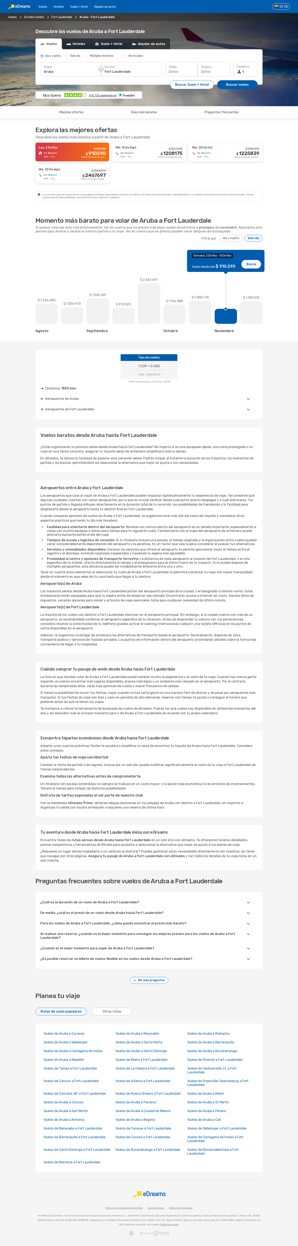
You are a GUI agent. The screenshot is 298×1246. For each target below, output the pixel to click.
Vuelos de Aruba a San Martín (66, 1111)
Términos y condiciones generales (124, 1208)
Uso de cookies (156, 1208)
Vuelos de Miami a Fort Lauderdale (141, 1060)
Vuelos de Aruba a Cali (204, 1120)
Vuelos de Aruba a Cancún (64, 1102)
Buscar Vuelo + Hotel (192, 85)
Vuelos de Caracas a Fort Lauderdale (143, 1128)
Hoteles (59, 7)
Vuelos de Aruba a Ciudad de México (143, 1111)
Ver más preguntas (151, 980)
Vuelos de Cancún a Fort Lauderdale (71, 1081)
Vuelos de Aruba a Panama (136, 1102)
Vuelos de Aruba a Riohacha (208, 1033)
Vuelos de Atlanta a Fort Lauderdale (143, 1081)
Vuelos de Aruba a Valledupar (66, 1042)
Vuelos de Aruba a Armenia (64, 1120)
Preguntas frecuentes (222, 112)
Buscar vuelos (237, 85)
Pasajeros (243, 66)
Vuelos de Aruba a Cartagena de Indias (73, 1051)
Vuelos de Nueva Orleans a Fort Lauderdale (148, 1093)
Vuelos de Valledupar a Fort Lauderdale (217, 1128)
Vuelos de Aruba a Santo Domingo (141, 1051)
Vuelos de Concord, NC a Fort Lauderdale (75, 1093)
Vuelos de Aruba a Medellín (64, 1060)
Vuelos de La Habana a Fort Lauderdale (145, 1068)
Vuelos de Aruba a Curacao (64, 1033)
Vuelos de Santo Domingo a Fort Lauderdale (77, 1150)
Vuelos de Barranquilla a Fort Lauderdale (74, 1137)
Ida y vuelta (231, 238)
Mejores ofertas (71, 112)
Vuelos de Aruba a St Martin (208, 1102)
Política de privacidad (181, 1208)
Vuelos (43, 7)
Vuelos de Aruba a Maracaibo (137, 1033)
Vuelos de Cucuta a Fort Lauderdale (143, 1137)
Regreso (206, 67)
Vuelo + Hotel (79, 7)
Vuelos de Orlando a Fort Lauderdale (214, 1060)
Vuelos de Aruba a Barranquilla (210, 1042)
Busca (251, 264)
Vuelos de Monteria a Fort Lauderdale (72, 1162)
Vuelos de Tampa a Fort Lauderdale (70, 1068)
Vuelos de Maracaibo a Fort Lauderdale (73, 1128)
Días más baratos (144, 112)
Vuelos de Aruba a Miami (205, 1093)
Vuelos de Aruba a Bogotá (135, 1120)
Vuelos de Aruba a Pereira (206, 1111)
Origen (48, 67)
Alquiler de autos (105, 7)
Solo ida (253, 238)
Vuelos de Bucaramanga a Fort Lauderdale (148, 1150)
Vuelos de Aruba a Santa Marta (139, 1042)
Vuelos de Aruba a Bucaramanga (212, 1051)
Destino (110, 67)
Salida (173, 67)
